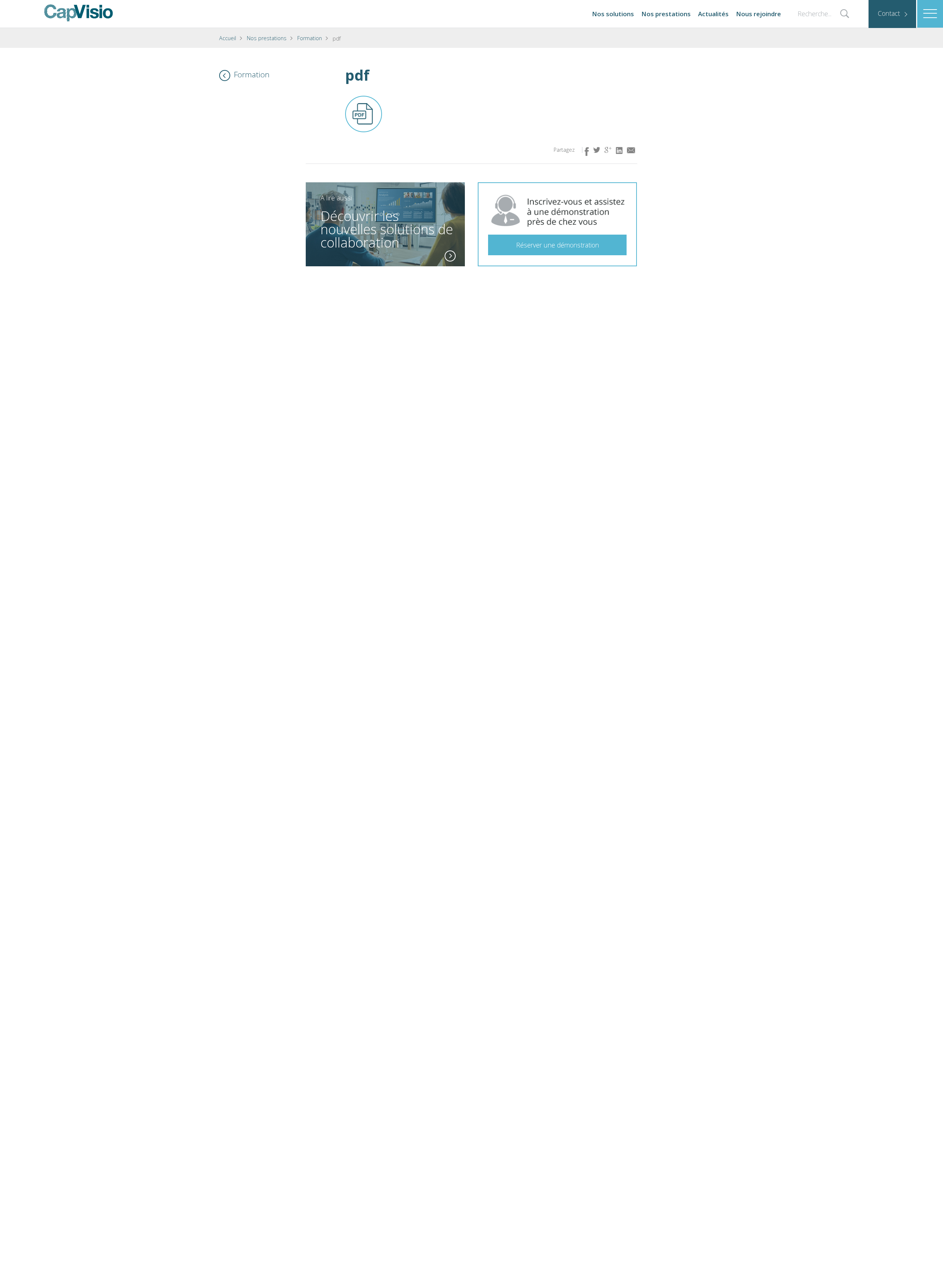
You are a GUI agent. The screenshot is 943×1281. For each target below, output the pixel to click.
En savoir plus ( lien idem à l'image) (450, 256)
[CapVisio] (78, 12)
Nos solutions (613, 14)
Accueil (227, 38)
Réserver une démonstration (557, 245)
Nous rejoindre (758, 14)
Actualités (713, 14)
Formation (309, 38)
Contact (889, 13)
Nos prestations (666, 14)
